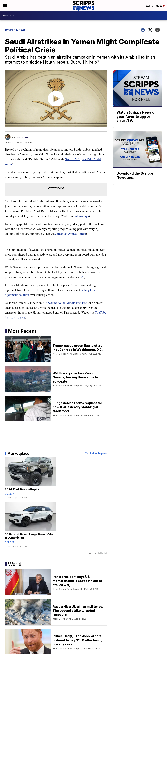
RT (82, 277)
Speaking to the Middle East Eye (66, 303)
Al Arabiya (82, 216)
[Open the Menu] (5, 5)
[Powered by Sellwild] (102, 553)
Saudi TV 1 (72, 159)
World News (15, 30)
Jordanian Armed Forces (70, 233)
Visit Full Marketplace (96, 453)
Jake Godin (22, 137)
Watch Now (154, 5)
